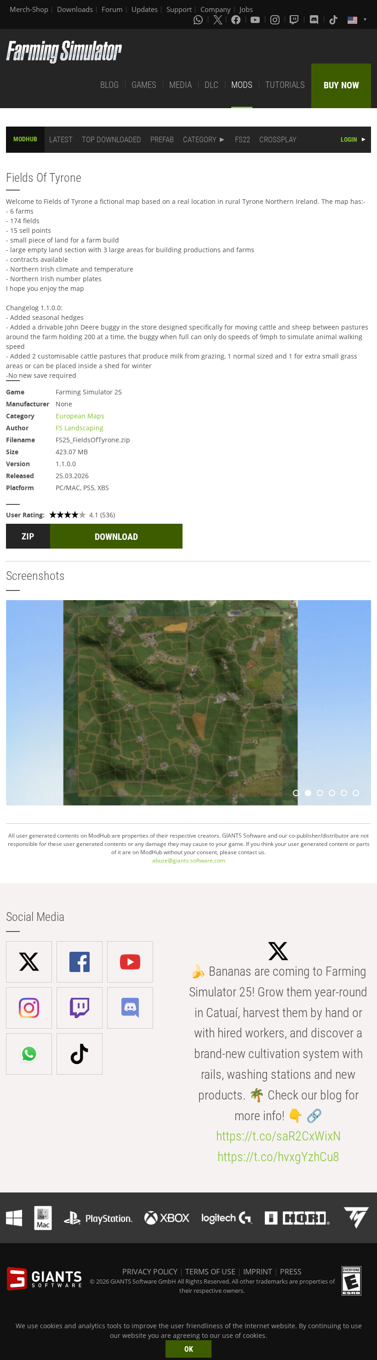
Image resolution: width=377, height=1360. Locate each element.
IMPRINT (257, 1272)
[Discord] (314, 19)
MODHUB (25, 139)
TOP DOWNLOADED (111, 139)
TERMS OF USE (210, 1272)
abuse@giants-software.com (188, 860)
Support (179, 9)
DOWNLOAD (116, 536)
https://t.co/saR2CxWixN (278, 1136)
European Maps (80, 415)
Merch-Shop (29, 9)
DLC (211, 85)
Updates (144, 9)
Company (215, 9)
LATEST (61, 139)
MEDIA (180, 85)
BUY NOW (341, 85)
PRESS (291, 1272)
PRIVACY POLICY (149, 1272)
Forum (112, 9)
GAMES (143, 85)
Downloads (75, 9)
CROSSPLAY (278, 139)
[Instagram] (275, 19)
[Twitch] (295, 19)
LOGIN (349, 139)
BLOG (109, 85)
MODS (241, 85)
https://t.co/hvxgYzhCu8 (278, 1156)
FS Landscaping (79, 427)
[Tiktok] (334, 19)
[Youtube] (256, 19)
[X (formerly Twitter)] (218, 19)
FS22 (242, 139)
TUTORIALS (285, 85)
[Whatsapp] (199, 19)
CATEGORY (200, 139)
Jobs (246, 9)
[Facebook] (236, 19)
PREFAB (162, 139)
